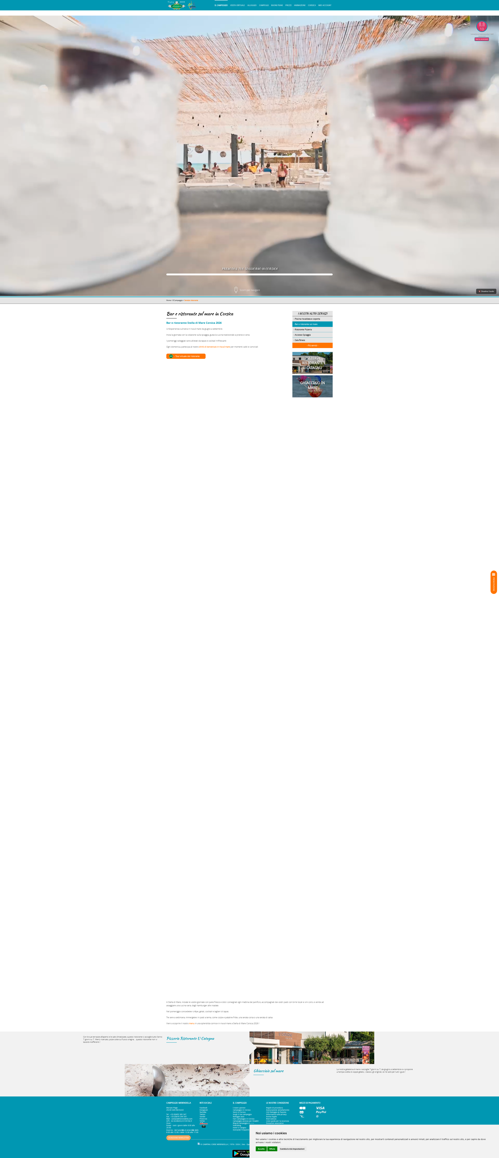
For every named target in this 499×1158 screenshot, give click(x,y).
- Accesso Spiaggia (302, 334)
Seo (243, 1144)
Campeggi (264, 5)
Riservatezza (271, 1119)
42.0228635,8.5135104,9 (181, 1121)
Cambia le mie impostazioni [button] (292, 1149)
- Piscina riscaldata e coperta (307, 318)
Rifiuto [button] (272, 1149)
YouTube (203, 1112)
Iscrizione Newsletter (178, 1138)
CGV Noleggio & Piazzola (276, 1112)
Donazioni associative (275, 1123)
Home (168, 300)
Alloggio (252, 5)
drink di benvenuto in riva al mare (214, 346)
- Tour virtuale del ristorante (187, 356)
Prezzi (288, 5)
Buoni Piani (277, 5)
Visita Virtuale (237, 5)
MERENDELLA (222, 1144)
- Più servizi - (312, 345)
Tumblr (202, 1117)
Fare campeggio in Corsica (243, 1119)
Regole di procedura (274, 1108)
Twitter (202, 1114)
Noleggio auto (238, 1117)
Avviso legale (271, 1117)
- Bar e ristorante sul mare (305, 324)
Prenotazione (494, 584)
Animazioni (299, 5)
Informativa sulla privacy (276, 1114)
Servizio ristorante (191, 300)
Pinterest (203, 1119)
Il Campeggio (221, 5)
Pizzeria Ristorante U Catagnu (190, 1038)
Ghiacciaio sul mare (268, 1071)
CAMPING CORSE (209, 1144)
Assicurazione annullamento (277, 1110)
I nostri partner (239, 1108)
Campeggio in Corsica (241, 1110)
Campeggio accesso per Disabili (246, 1121)
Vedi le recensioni (481, 39)
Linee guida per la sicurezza (277, 1121)
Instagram (204, 1110)
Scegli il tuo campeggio (242, 1114)
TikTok (202, 1121)
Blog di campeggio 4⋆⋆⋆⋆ (243, 1123)
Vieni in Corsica (239, 1112)
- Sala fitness (299, 340)
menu (191, 1023)
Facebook (203, 1108)
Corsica (312, 5)
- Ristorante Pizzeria (303, 329)
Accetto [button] (261, 1149)
